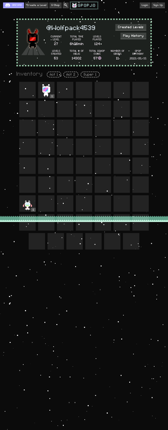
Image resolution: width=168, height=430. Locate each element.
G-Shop (55, 5)
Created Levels (131, 27)
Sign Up (158, 5)
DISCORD (17, 5)
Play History (133, 36)
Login (145, 5)
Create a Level (36, 5)
